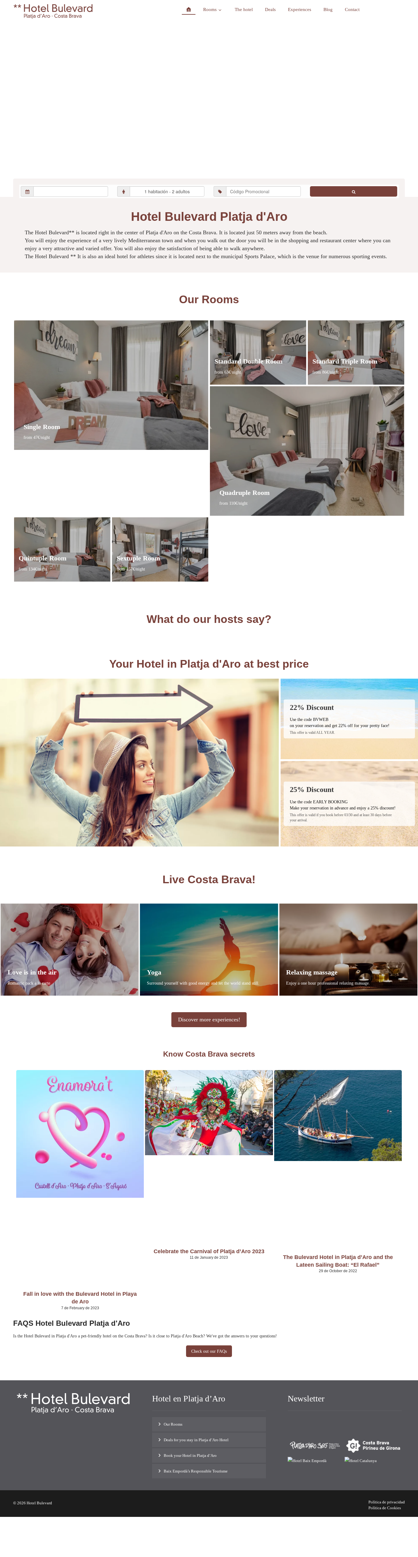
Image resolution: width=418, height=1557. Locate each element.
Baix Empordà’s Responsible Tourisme (196, 1471)
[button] (60, 1437)
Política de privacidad (386, 1502)
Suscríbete (387, 1423)
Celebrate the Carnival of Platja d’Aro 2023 (209, 1251)
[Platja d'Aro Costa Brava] (53, 11)
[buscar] (353, 191)
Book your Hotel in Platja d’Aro (190, 1455)
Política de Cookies (384, 1508)
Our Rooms (173, 1424)
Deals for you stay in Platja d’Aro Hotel (196, 1440)
